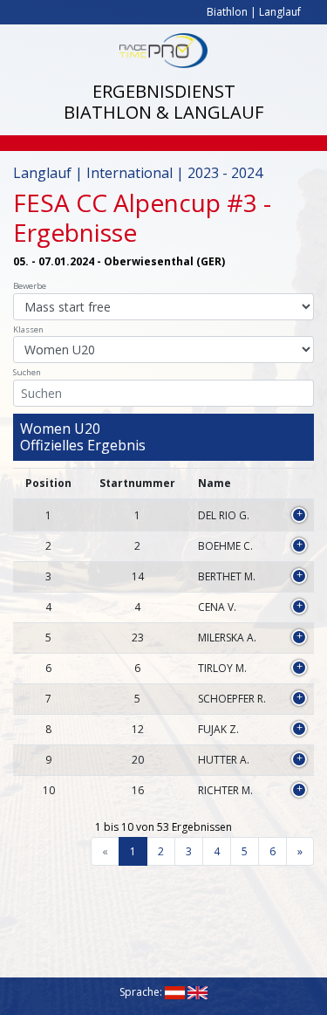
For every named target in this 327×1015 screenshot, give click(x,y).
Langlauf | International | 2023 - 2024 (137, 172)
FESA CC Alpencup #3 (135, 202)
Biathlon (227, 11)
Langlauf (280, 11)
